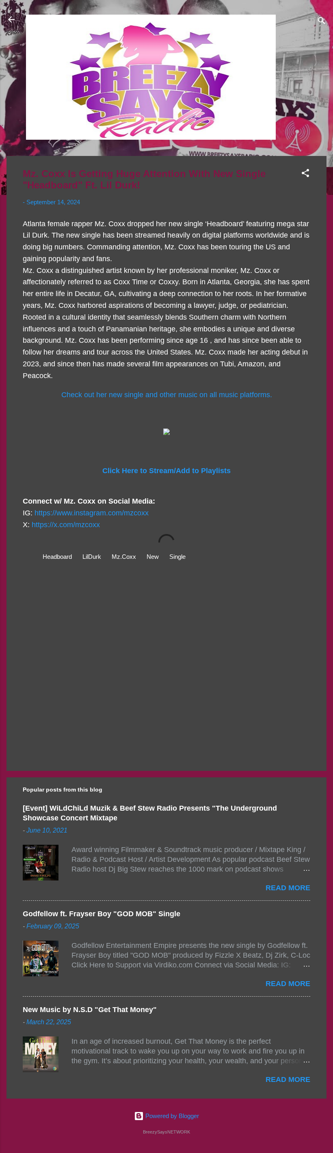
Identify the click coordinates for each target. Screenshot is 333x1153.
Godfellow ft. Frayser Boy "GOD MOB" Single (101, 914)
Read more (288, 888)
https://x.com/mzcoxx (66, 525)
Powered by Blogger (171, 1115)
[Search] (322, 22)
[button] (305, 174)
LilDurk (91, 556)
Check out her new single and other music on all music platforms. (166, 395)
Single (177, 556)
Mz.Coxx (124, 556)
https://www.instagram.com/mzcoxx (92, 513)
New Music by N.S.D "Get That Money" (90, 1010)
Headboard (57, 556)
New (153, 556)
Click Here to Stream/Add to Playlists (166, 471)
